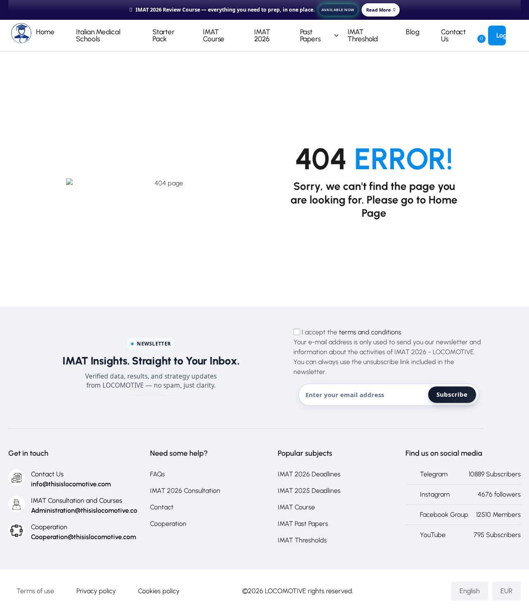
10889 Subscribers (495, 474)
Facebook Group (444, 514)
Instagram (435, 494)
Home (45, 32)
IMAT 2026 (262, 35)
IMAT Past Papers (303, 524)
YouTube (433, 535)
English (470, 591)
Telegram (434, 474)
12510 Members (498, 514)
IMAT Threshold (363, 35)
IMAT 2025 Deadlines (309, 491)
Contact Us (453, 35)
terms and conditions (370, 332)
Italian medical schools (98, 35)
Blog (412, 32)
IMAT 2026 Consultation (185, 491)
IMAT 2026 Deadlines (309, 474)
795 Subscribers (497, 535)
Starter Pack (163, 35)
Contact (162, 507)
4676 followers (499, 494)
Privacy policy (96, 591)
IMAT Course (213, 35)
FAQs (157, 474)
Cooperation (168, 524)
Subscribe (452, 394)
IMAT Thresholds (302, 540)
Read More (378, 10)
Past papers (310, 35)
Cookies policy (158, 591)
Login (504, 35)
